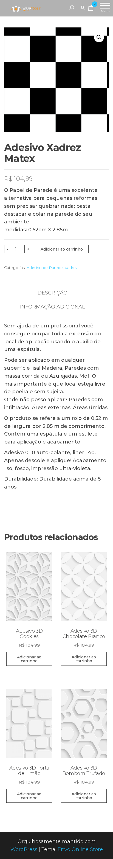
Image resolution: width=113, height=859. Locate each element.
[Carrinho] (90, 9)
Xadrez (71, 267)
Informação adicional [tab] (52, 307)
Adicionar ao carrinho (62, 249)
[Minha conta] (83, 7)
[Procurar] (72, 7)
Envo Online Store (80, 849)
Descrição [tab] (52, 293)
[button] (99, 37)
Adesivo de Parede (45, 267)
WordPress (23, 849)
